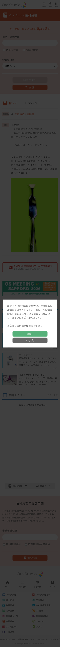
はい (30, 333)
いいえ (30, 340)
